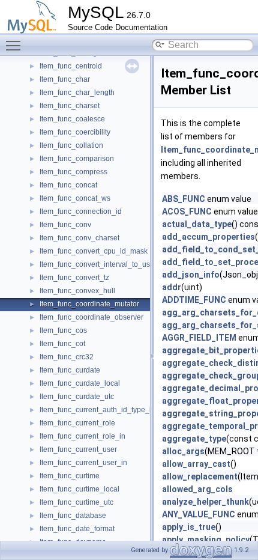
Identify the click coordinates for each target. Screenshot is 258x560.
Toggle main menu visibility (15, 45)
